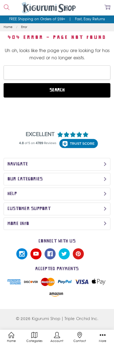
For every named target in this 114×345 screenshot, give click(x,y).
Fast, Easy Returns (90, 19)
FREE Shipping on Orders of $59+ (37, 19)
